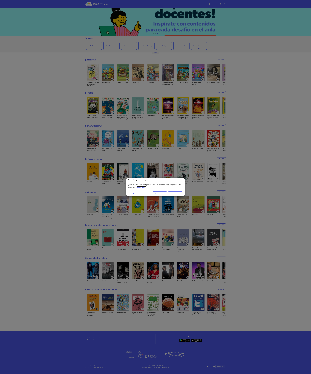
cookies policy (141, 187)
